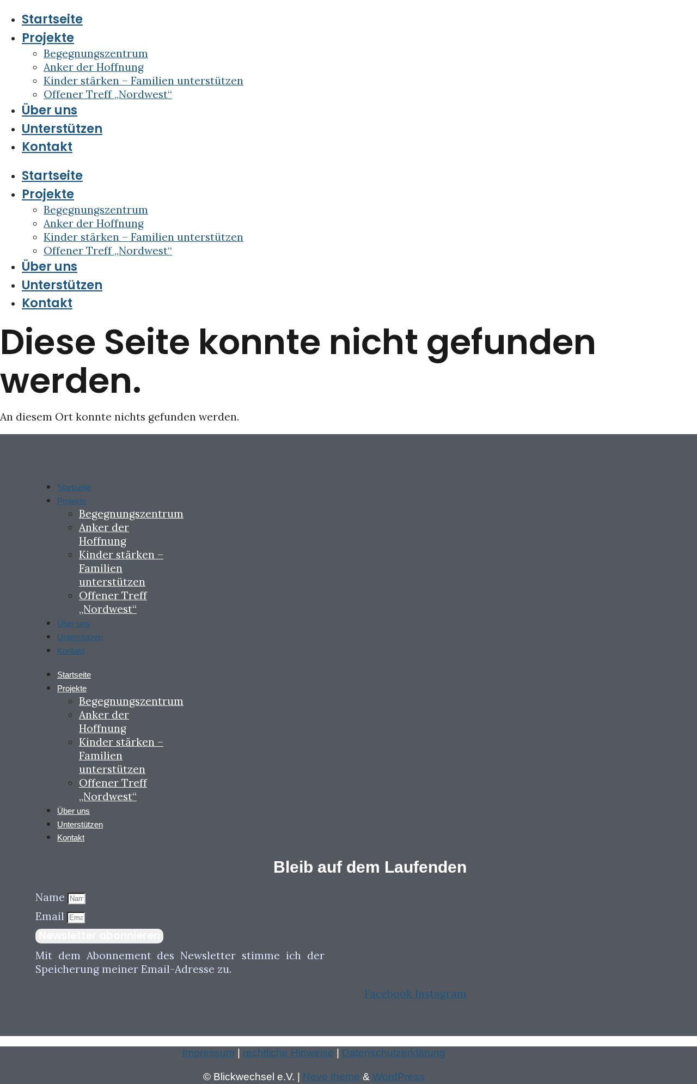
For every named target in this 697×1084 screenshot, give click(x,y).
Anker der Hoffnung (94, 67)
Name (51, 897)
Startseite (52, 19)
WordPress (398, 1076)
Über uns (49, 110)
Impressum (208, 1052)
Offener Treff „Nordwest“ (108, 94)
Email (51, 916)
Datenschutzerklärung (393, 1052)
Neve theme (331, 1076)
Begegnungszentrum (96, 53)
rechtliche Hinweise (288, 1052)
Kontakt (47, 146)
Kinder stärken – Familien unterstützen (143, 80)
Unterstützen (62, 128)
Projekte (48, 37)
